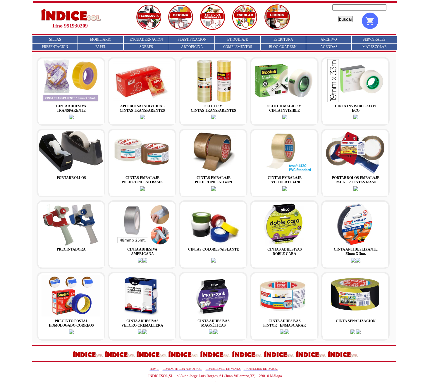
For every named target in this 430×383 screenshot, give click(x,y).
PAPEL (100, 47)
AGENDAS (329, 47)
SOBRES (146, 47)
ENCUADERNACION (146, 39)
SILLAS (55, 39)
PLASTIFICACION (192, 39)
